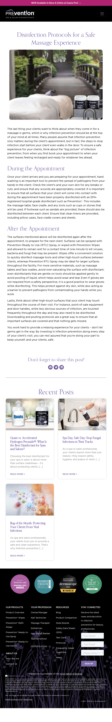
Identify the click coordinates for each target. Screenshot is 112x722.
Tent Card (61, 638)
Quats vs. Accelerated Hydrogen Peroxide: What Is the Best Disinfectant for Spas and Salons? (28, 443)
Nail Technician (38, 618)
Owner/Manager (39, 613)
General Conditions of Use (13, 699)
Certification (39, 646)
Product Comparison (66, 618)
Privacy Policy (28, 699)
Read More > (17, 474)
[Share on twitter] (56, 367)
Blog (58, 613)
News (59, 658)
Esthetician (36, 628)
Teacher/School (39, 639)
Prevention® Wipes (15, 618)
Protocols (61, 643)
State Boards (62, 623)
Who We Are (12, 659)
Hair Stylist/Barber (40, 634)
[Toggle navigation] (102, 14)
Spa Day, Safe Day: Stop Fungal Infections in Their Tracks (82, 439)
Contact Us (11, 664)
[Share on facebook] (50, 367)
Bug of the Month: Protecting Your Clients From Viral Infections (28, 527)
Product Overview (15, 613)
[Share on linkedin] (61, 367)
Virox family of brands (71, 674)
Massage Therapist (40, 623)
